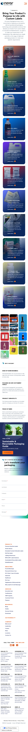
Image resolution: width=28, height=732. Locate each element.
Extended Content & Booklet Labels (14, 551)
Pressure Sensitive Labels (11, 546)
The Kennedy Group (5, 685)
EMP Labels (4, 708)
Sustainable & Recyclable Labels (13, 560)
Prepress (7, 600)
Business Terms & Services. (10, 720)
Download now (7, 452)
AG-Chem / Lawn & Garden (12, 573)
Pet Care (7, 580)
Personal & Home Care (11, 571)
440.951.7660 (4, 690)
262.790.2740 (4, 703)
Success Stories (9, 611)
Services (8, 589)
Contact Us (8, 635)
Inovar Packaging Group (20, 653)
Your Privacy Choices (11, 728)
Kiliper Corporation (19, 708)
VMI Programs (8, 595)
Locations (7, 633)
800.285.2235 (20, 642)
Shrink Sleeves (8, 548)
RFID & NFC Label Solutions (12, 557)
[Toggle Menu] (25, 3)
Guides (7, 608)
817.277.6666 (4, 661)
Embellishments (9, 562)
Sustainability (10, 617)
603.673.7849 (18, 681)
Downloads (8, 613)
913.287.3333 (4, 671)
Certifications (8, 593)
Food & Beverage (9, 568)
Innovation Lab (9, 591)
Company (8, 621)
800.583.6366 (4, 681)
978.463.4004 (18, 671)
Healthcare (8, 577)
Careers (7, 628)
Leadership (8, 626)
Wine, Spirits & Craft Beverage (12, 584)
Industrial (7, 575)
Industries (9, 566)
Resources (9, 604)
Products (8, 544)
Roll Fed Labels (9, 553)
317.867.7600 (4, 713)
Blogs (6, 606)
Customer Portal (9, 598)
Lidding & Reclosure (10, 555)
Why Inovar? (8, 624)
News (6, 630)
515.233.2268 (18, 713)
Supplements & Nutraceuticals (12, 582)
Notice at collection (7, 730)
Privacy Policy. (21, 720)
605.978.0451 (18, 692)
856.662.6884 (18, 702)
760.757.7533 (18, 658)
